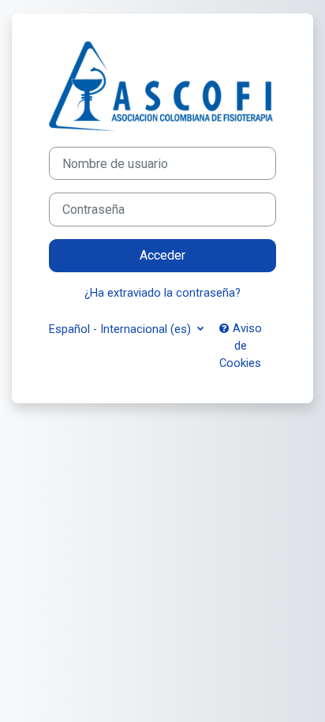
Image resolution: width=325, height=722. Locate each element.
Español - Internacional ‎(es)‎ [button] (121, 329)
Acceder (162, 255)
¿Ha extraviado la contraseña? (162, 293)
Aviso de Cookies (240, 345)
